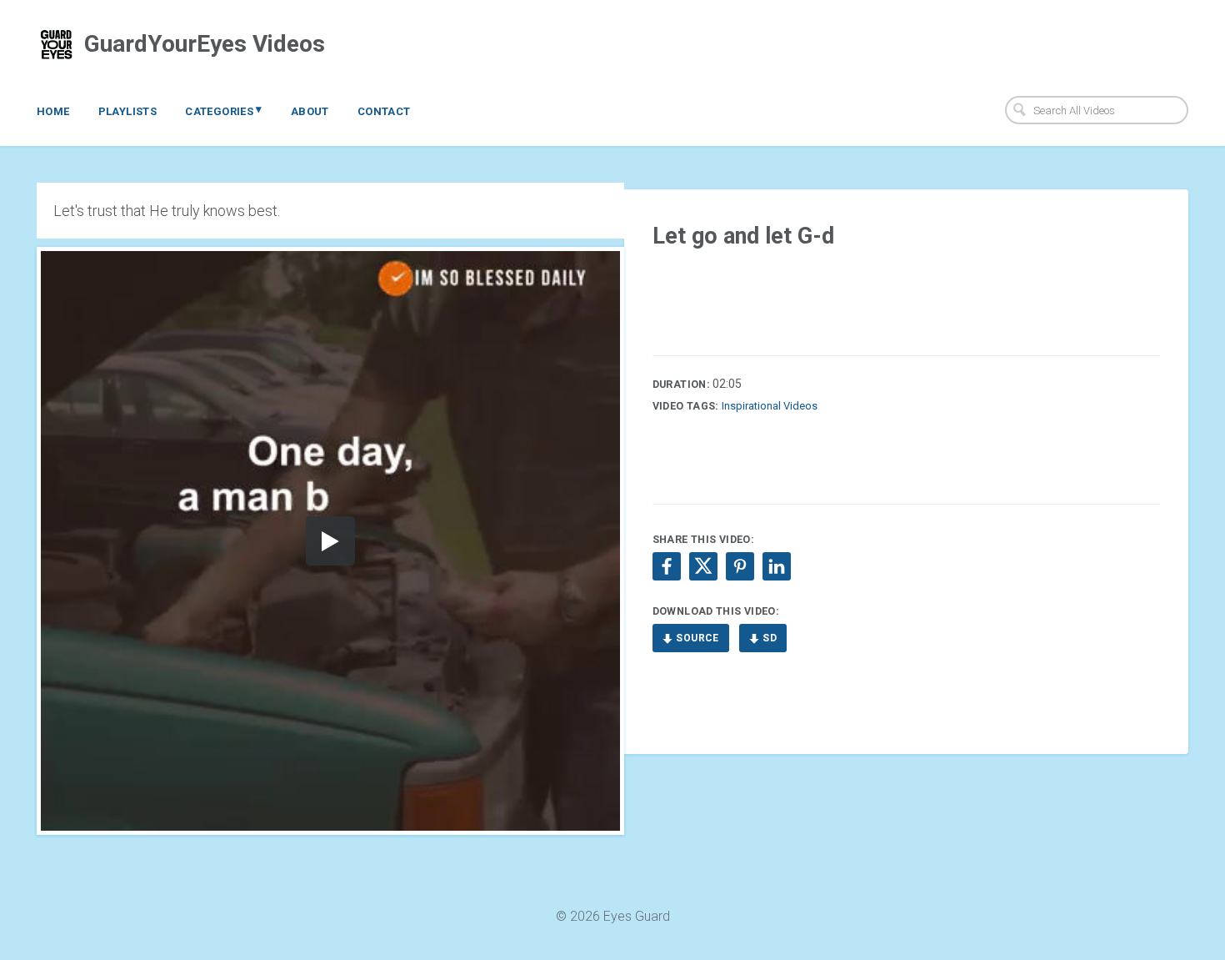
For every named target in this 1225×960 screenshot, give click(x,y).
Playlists (128, 111)
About (310, 111)
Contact (384, 111)
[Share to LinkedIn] (776, 566)
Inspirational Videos (770, 406)
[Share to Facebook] (666, 566)
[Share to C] (703, 566)
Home (53, 111)
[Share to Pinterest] (740, 566)
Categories (223, 110)
